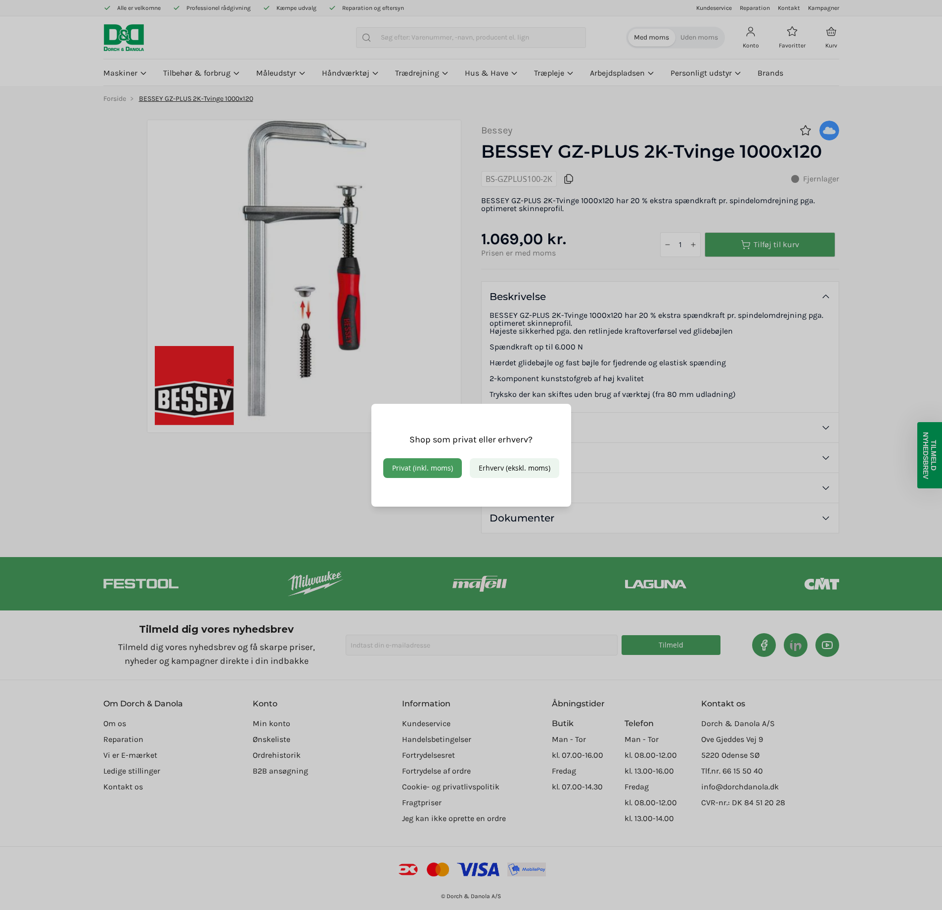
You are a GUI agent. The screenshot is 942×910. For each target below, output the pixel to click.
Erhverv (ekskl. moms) (514, 468)
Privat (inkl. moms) (422, 468)
